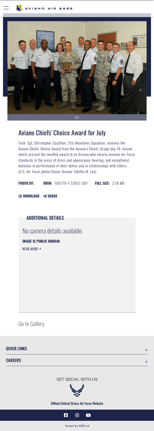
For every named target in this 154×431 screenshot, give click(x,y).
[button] (6, 8)
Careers (13, 360)
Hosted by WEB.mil (77, 425)
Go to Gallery (31, 323)
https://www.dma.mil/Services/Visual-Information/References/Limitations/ (69, 280)
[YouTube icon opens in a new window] (88, 415)
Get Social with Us (77, 379)
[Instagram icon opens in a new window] (77, 415)
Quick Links (16, 348)
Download (30, 196)
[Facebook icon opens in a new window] (66, 415)
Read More (30, 248)
